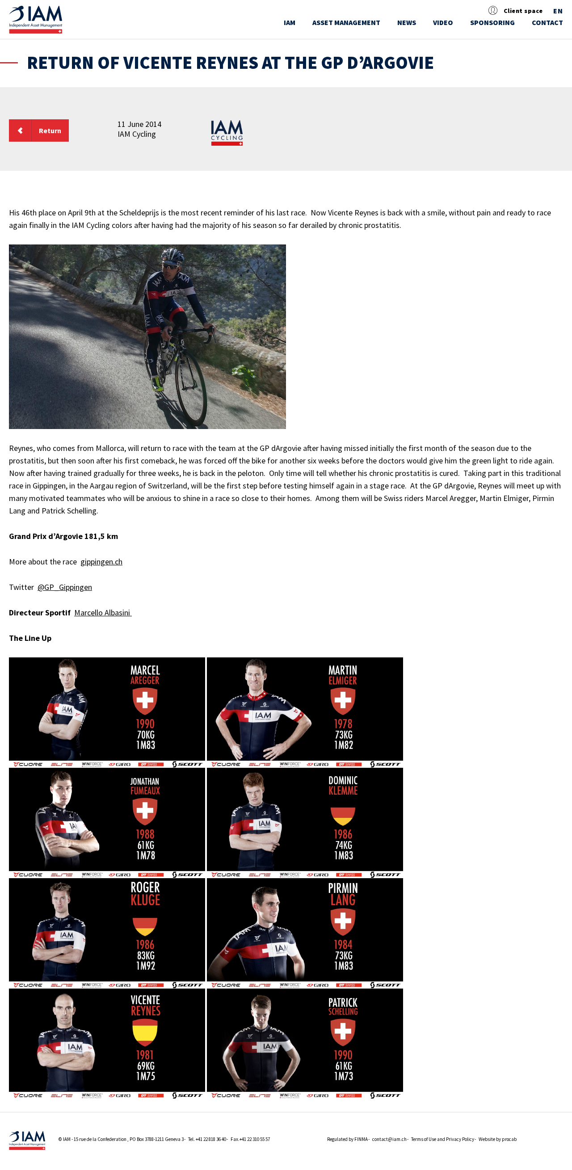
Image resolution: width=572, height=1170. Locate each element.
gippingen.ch (101, 561)
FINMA (361, 1139)
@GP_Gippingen (65, 587)
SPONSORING (492, 22)
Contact (547, 22)
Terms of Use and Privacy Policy (442, 1139)
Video (443, 22)
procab (509, 1139)
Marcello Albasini (103, 612)
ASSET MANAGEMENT (346, 22)
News (406, 22)
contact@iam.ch (389, 1139)
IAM (289, 22)
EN (558, 11)
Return (50, 130)
